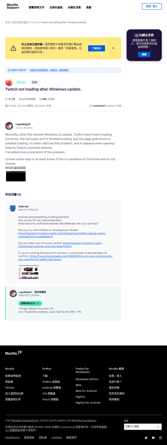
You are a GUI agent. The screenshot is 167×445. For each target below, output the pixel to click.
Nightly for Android (88, 402)
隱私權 (43, 437)
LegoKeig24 (23, 124)
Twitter (10, 387)
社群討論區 (56, 7)
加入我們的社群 (14, 393)
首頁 (7, 22)
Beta (78, 385)
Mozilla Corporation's (25, 420)
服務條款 (29, 437)
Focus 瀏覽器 (50, 399)
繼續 (144, 54)
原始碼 (9, 381)
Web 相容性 (27, 105)
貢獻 (88, 7)
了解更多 (96, 48)
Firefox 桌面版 (51, 381)
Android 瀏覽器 (51, 387)
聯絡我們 (71, 437)
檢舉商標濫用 (13, 375)
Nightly (80, 396)
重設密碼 (114, 387)
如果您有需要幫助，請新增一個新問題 (49, 70)
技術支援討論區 (20, 22)
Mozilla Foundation (84, 420)
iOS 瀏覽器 (48, 393)
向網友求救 (74, 7)
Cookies (56, 437)
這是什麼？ (115, 381)
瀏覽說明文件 (36, 7)
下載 (45, 375)
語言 (126, 420)
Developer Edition (87, 379)
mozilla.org (12, 437)
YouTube (153, 438)
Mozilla (13, 353)
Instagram (160, 438)
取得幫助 (114, 399)
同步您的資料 (117, 393)
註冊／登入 (152, 6)
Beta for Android (86, 390)
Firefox (34, 22)
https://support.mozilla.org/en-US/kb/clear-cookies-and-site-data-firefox (60, 245)
